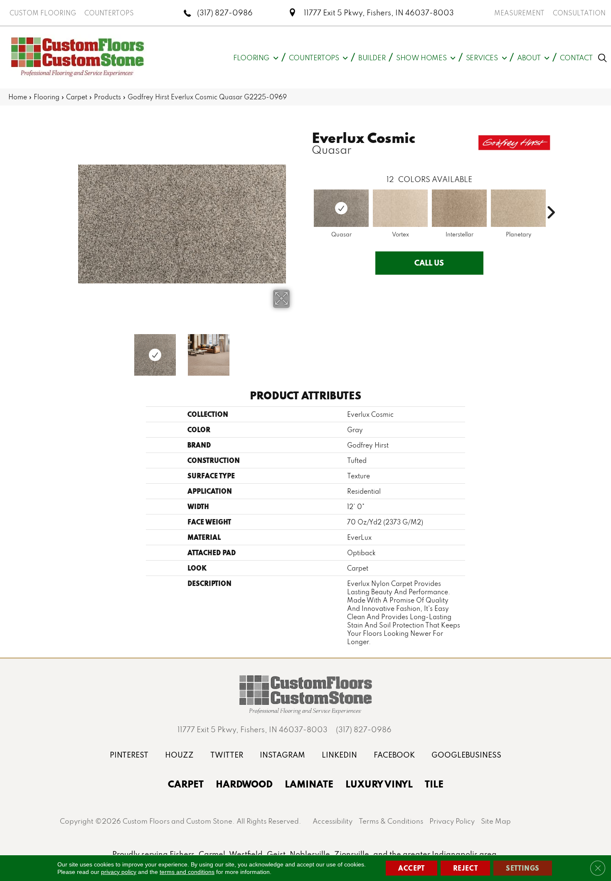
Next (295, 351)
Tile (434, 784)
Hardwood (244, 784)
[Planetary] (518, 208)
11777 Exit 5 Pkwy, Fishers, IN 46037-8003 (379, 12)
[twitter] (226, 754)
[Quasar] (341, 208)
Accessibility (332, 821)
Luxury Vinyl (379, 784)
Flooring (46, 97)
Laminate (309, 784)
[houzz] (179, 754)
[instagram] (282, 754)
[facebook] (394, 754)
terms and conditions (187, 872)
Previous (68, 351)
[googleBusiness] (466, 754)
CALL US (429, 263)
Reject (465, 868)
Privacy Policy (452, 821)
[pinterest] (129, 754)
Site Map (496, 821)
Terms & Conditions (391, 821)
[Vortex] (400, 208)
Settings (523, 868)
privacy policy (118, 872)
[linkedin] (339, 754)
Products (107, 97)
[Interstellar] (459, 208)
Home (17, 97)
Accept (411, 868)
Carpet (76, 97)
